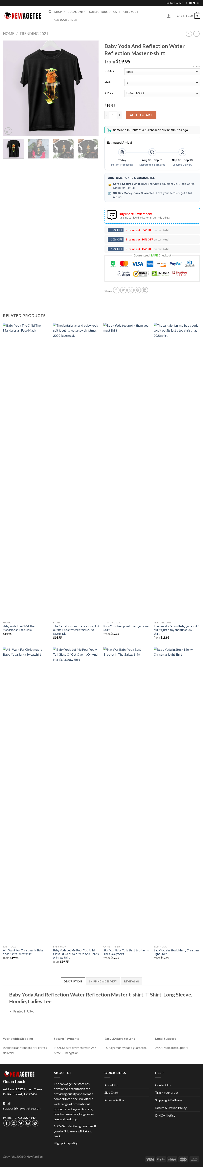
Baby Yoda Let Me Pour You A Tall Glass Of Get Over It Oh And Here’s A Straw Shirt (76, 954)
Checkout (130, 11)
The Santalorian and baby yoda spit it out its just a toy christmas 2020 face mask (76, 630)
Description (73, 981)
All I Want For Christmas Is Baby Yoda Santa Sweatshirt (23, 952)
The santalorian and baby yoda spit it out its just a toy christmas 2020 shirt (177, 630)
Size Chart (111, 1092)
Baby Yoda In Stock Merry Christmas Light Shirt (177, 952)
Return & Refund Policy (171, 1107)
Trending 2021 (33, 33)
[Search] (50, 12)
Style (108, 92)
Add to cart (141, 115)
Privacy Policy (114, 1100)
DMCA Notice (165, 1115)
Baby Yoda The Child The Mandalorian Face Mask (18, 628)
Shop (58, 11)
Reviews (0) (131, 981)
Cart (117, 11)
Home (8, 33)
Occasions (75, 11)
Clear (196, 66)
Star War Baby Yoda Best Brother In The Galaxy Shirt (126, 952)
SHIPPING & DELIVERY (103, 981)
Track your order (63, 19)
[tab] (73, 981)
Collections (98, 11)
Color (109, 71)
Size (107, 82)
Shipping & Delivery (168, 1100)
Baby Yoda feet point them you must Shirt (126, 628)
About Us (111, 1085)
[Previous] (9, 88)
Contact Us (163, 1085)
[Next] (91, 88)
